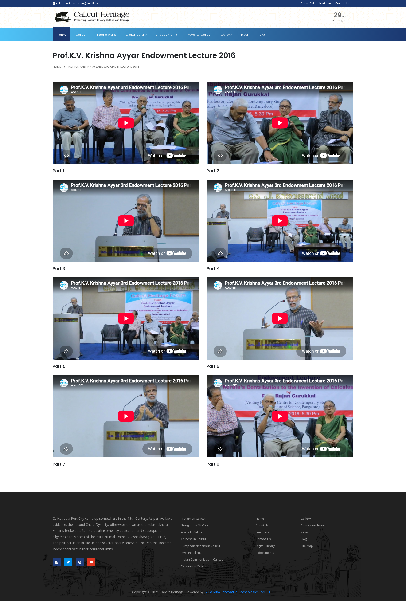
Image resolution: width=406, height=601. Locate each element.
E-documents (166, 34)
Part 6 (213, 366)
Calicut (81, 34)
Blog (244, 34)
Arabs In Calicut (192, 532)
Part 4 (213, 268)
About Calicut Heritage (316, 3)
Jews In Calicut (191, 552)
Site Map (307, 546)
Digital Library (136, 34)
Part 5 (59, 366)
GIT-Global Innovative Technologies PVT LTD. (239, 592)
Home (61, 34)
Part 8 (213, 464)
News (261, 34)
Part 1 (58, 171)
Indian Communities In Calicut (202, 559)
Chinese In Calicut (193, 539)
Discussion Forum (313, 525)
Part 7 (59, 464)
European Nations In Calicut (200, 546)
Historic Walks (106, 34)
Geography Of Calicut (196, 525)
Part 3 (59, 268)
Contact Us (342, 3)
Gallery (226, 34)
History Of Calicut (193, 518)
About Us (262, 525)
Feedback (262, 532)
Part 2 (213, 171)
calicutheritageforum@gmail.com (77, 3)
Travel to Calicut (198, 34)
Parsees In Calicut (193, 566)
